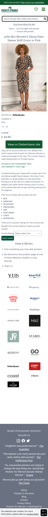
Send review (7, 238)
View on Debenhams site (24, 144)
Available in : (6, 119)
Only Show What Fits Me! (24, 24)
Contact (24, 499)
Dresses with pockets (25, 31)
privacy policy (33, 514)
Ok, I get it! (43, 512)
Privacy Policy (24, 503)
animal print (8, 218)
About (24, 490)
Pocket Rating (7, 233)
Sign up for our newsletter (32, 2)
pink (5, 198)
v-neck (6, 215)
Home (11, 28)
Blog (24, 496)
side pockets (8, 206)
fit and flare (8, 204)
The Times (24, 483)
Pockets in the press (24, 493)
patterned (7, 201)
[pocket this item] (4, 108)
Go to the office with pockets (27, 28)
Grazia (29, 475)
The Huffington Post (28, 459)
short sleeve (8, 212)
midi (5, 209)
